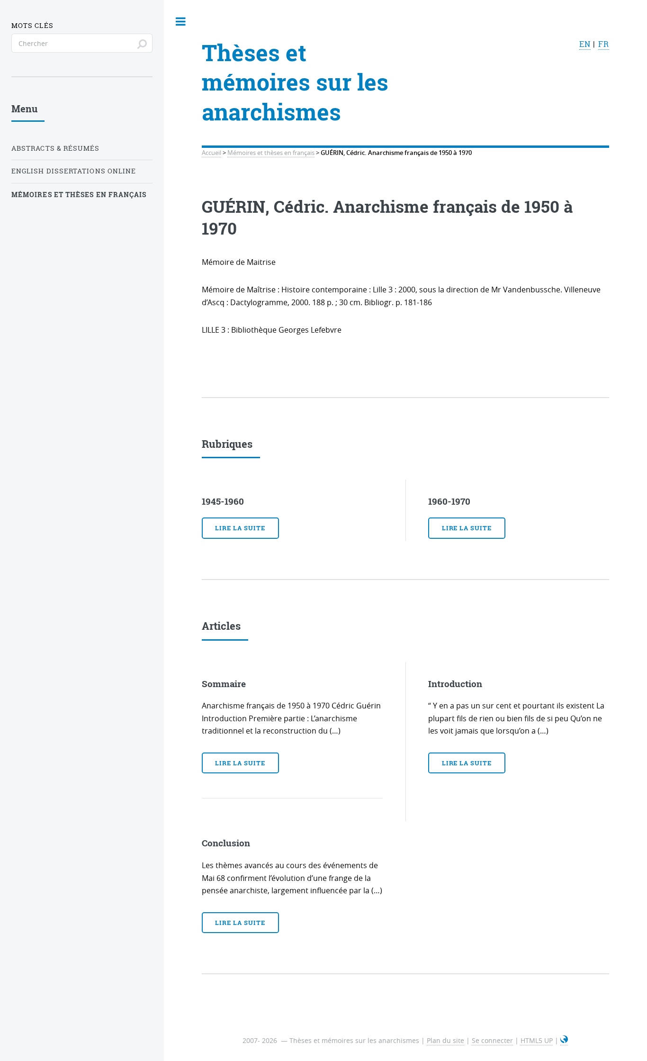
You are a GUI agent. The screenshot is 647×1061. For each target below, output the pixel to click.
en (585, 44)
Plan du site (445, 1040)
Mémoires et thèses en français (271, 153)
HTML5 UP (537, 1040)
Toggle (181, 21)
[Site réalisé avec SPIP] (564, 1040)
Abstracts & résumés (55, 148)
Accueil (211, 153)
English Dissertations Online (73, 171)
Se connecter (492, 1040)
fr (603, 44)
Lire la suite (240, 528)
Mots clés (32, 25)
